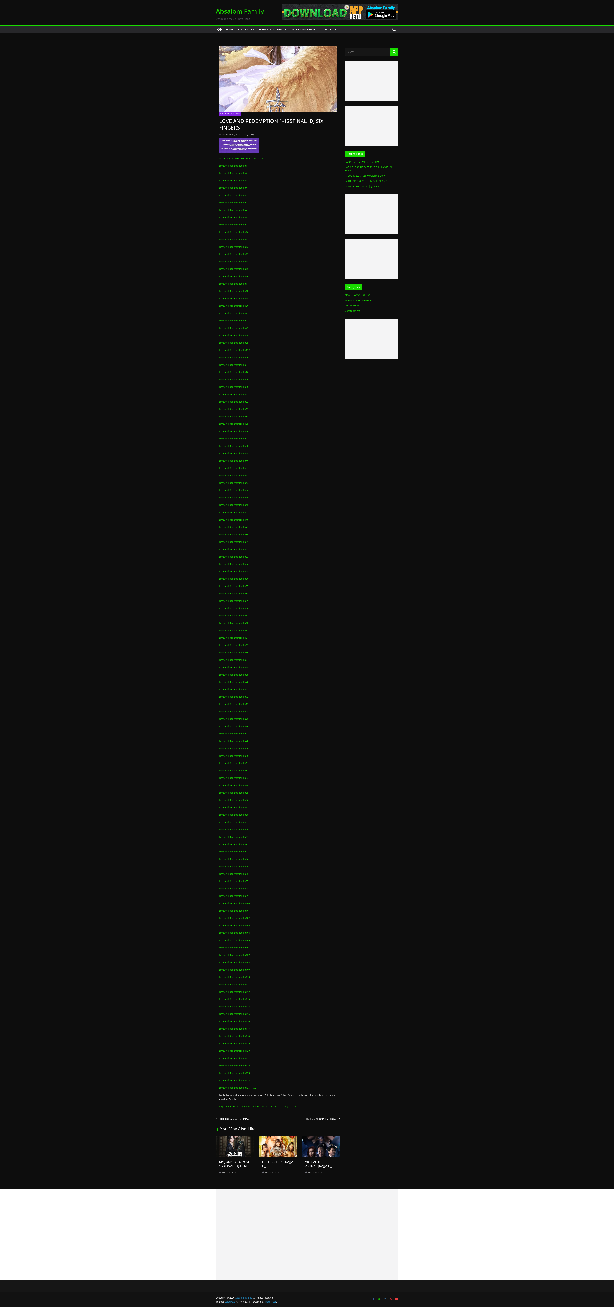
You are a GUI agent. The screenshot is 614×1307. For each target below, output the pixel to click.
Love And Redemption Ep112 (234, 991)
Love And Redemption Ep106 (234, 947)
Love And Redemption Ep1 (233, 165)
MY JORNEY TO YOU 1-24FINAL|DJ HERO (234, 1164)
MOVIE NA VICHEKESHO (304, 29)
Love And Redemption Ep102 (234, 918)
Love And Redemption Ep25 (233, 342)
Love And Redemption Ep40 (233, 460)
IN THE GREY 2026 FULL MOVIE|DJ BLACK (366, 181)
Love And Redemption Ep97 (233, 881)
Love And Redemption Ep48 (233, 519)
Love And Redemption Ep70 (233, 682)
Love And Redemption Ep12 (233, 246)
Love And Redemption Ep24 (233, 335)
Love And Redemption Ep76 (233, 726)
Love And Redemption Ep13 (233, 254)
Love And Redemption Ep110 (234, 976)
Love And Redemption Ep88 (233, 814)
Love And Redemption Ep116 (234, 1021)
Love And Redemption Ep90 (233, 829)
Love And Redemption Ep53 (233, 556)
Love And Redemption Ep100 (234, 903)
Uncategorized (352, 310)
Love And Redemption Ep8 (233, 217)
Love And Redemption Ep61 (233, 615)
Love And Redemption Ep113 (234, 999)
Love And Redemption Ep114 (234, 1006)
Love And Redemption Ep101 (234, 910)
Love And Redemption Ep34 (233, 416)
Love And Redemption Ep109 (234, 969)
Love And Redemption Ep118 (234, 1036)
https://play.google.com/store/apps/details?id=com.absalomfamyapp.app (258, 1106)
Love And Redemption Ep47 (233, 512)
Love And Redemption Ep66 (233, 652)
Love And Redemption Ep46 (233, 504)
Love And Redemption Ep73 (233, 704)
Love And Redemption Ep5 (233, 195)
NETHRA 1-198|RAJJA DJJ (277, 1164)
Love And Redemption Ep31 (233, 394)
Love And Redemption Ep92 (233, 844)
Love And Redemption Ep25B (234, 350)
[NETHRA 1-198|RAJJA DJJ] (278, 1138)
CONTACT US (329, 29)
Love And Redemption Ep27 (233, 364)
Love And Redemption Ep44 (233, 490)
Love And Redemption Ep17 (233, 283)
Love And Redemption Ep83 (233, 777)
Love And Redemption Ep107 (234, 954)
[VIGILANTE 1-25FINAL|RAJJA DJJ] (321, 1138)
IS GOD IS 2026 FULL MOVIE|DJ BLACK (365, 175)
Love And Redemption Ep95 (233, 866)
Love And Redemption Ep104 (234, 932)
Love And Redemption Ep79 (233, 748)
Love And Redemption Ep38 (233, 445)
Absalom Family (240, 11)
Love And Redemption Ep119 (234, 1043)
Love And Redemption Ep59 (233, 600)
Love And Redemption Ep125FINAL (237, 1087)
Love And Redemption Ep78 (233, 740)
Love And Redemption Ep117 (234, 1028)
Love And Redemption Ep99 (233, 895)
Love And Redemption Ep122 (234, 1065)
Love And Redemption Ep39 (233, 453)
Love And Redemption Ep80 (233, 755)
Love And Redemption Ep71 (233, 689)
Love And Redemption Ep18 (233, 291)
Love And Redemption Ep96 (233, 873)
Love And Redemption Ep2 (233, 173)
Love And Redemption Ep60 (233, 608)
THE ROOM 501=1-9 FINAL (320, 1118)
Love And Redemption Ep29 (233, 379)
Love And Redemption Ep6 (233, 202)
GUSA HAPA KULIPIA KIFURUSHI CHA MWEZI (242, 158)
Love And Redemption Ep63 (233, 630)
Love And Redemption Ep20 (233, 305)
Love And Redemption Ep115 (234, 1013)
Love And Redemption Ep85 (233, 792)
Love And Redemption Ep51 (233, 541)
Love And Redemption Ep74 (233, 711)
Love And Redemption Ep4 (233, 187)
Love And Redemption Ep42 (233, 475)
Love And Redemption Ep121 (234, 1058)
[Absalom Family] (220, 29)
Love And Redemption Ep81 (233, 763)
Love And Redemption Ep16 (233, 276)
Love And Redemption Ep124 (234, 1080)
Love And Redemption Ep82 (233, 770)
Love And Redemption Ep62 (233, 622)
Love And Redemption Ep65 (233, 645)
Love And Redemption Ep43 (233, 482)
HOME (229, 29)
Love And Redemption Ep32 (233, 401)
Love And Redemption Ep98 (233, 888)
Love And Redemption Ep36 (233, 431)
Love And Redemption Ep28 (233, 372)
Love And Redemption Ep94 (233, 858)
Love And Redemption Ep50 (233, 534)
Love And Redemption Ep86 (233, 800)
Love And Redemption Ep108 (234, 962)
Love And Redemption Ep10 (233, 232)
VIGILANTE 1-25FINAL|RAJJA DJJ (318, 1164)
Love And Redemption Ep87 (233, 807)
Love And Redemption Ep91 (233, 836)
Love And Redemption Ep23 (233, 327)
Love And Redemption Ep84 (233, 785)
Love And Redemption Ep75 (233, 718)
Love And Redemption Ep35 (233, 423)
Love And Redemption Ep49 (233, 527)
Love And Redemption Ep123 (234, 1072)
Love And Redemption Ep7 (233, 209)
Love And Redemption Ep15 (233, 268)
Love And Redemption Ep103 (234, 925)
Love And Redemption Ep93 (233, 851)
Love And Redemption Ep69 (233, 674)
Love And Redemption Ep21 (233, 313)
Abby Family (249, 134)
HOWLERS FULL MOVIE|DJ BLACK (362, 186)
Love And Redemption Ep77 (233, 733)
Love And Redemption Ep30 (233, 386)
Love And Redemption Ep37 (233, 438)
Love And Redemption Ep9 (233, 224)
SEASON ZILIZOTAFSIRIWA (273, 29)
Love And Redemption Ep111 (234, 984)
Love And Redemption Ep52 (233, 549)
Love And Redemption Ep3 (233, 180)
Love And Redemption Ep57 (233, 586)
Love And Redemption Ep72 (233, 696)
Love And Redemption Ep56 (233, 578)
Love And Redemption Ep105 (234, 940)
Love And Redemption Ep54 (233, 564)
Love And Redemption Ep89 (233, 822)
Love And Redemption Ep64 (233, 637)
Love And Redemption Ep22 (233, 320)
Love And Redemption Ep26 (233, 357)
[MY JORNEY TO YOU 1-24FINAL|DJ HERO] (235, 1138)
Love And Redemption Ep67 (233, 659)
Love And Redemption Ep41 (233, 468)
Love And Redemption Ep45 (233, 497)
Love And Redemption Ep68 (233, 667)
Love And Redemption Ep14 (233, 261)
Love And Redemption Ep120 (234, 1050)
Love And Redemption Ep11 (233, 239)
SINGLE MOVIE (246, 29)
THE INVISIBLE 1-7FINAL (234, 1118)
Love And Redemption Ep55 (233, 571)
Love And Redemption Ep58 (233, 593)
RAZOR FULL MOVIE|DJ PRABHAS (362, 161)
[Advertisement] (371, 81)
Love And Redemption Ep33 (233, 409)
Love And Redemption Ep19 (233, 298)
